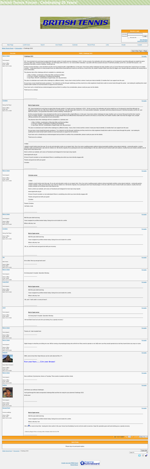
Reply (145, 51)
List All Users (26, 45)
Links (107, 45)
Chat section (18, 48)
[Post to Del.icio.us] (146, 455)
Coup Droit (6, 282)
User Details (58, 45)
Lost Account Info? (142, 41)
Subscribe (144, 450)
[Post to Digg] (142, 455)
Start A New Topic (137, 51)
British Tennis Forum (7, 48)
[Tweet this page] (139, 455)
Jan (4, 257)
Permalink (144, 56)
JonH (4, 307)
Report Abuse (74, 465)
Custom (140, 45)
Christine (5, 100)
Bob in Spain (6, 56)
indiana (5, 385)
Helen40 (5, 352)
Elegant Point (6, 408)
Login (145, 36)
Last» (122, 436)
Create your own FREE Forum (69, 463)
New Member (143, 39)
